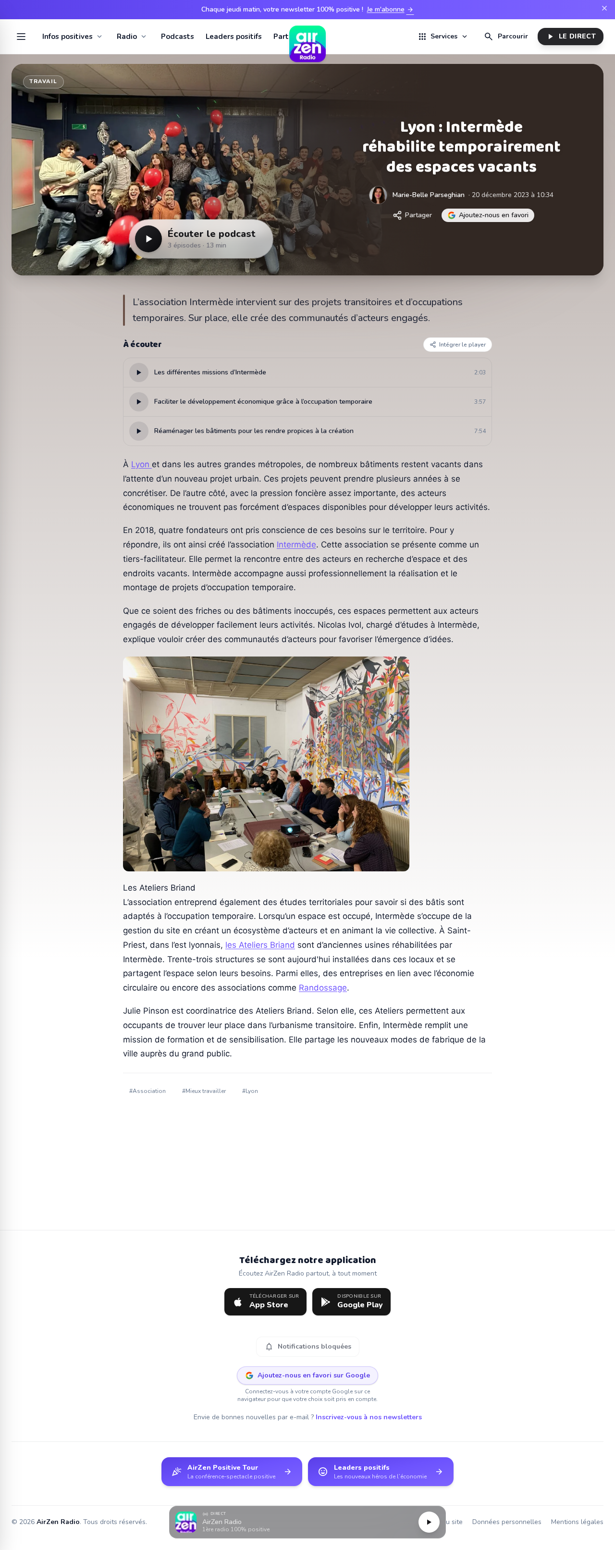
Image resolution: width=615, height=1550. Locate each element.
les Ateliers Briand (260, 945)
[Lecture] (429, 1522)
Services (443, 36)
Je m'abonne (390, 9)
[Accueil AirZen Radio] (307, 36)
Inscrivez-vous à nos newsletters (369, 1417)
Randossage (323, 987)
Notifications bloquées (307, 1346)
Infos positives (67, 36)
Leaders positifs (234, 36)
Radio (127, 36)
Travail (43, 81)
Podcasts (177, 36)
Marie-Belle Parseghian (429, 194)
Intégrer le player (462, 344)
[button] (307, 1522)
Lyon (141, 464)
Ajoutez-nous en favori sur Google (314, 1375)
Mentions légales (577, 1521)
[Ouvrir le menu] (21, 36)
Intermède (296, 544)
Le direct (570, 36)
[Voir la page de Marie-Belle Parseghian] (378, 195)
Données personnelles (506, 1521)
